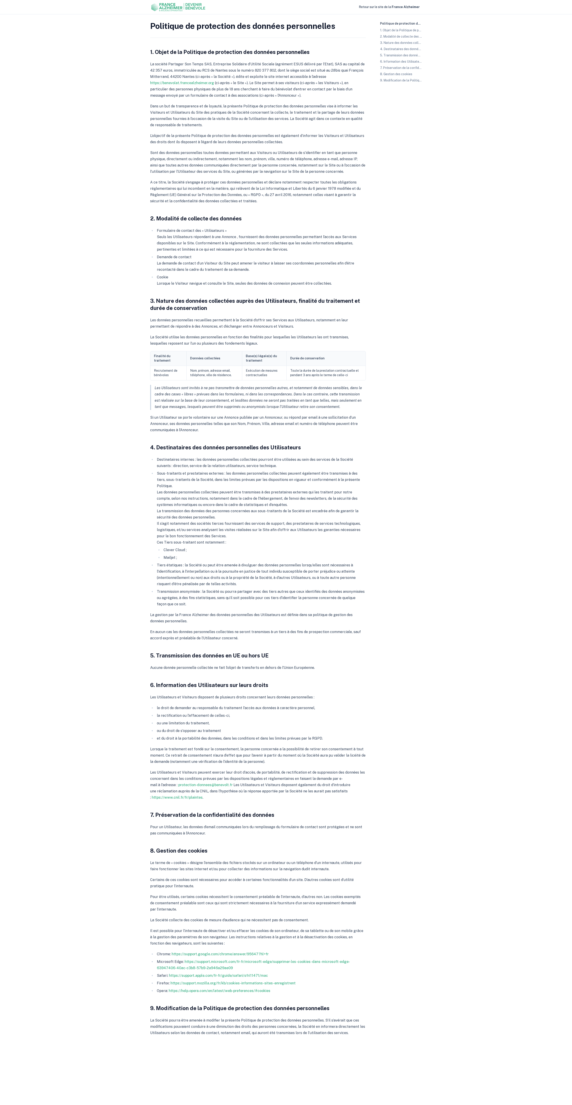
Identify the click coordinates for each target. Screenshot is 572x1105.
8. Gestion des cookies (179, 850)
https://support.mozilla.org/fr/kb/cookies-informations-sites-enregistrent (233, 983)
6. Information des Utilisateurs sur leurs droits (209, 685)
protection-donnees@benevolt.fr (205, 785)
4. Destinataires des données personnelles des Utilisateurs (225, 447)
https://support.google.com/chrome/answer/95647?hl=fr (220, 954)
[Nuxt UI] (178, 7)
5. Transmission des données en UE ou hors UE (209, 655)
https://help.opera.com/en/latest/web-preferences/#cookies (219, 991)
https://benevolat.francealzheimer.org (182, 83)
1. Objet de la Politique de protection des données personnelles (230, 52)
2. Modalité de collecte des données (196, 218)
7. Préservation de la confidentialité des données (212, 815)
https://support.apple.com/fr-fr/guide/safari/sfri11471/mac (218, 975)
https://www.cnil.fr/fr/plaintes (177, 797)
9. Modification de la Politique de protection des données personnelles (240, 1008)
